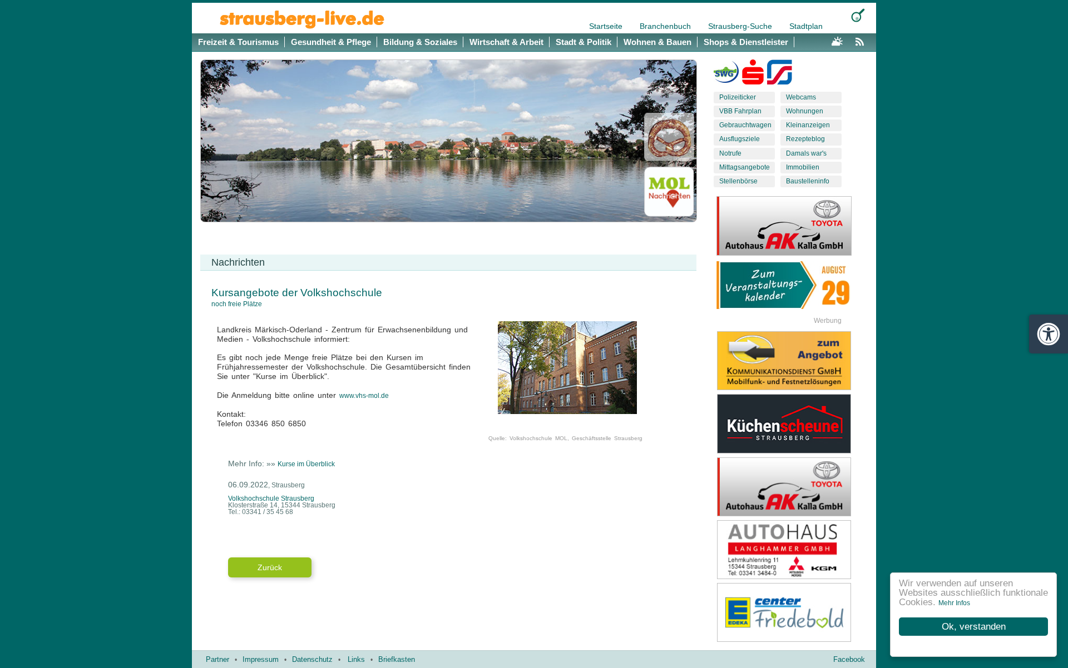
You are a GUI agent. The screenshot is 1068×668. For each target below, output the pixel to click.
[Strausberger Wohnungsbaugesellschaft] (726, 74)
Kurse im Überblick (306, 464)
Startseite (607, 26)
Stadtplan (806, 26)
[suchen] (858, 15)
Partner (217, 659)
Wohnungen (804, 111)
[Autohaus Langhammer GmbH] (792, 549)
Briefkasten (396, 659)
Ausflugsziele (739, 139)
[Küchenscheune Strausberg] (792, 423)
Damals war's (806, 153)
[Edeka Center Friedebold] (792, 612)
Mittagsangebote (744, 167)
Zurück (270, 567)
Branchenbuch (666, 26)
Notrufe (730, 153)
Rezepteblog (805, 139)
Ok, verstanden (974, 626)
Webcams (801, 97)
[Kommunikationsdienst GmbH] (792, 360)
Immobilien (802, 167)
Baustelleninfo (807, 181)
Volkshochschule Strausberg (271, 498)
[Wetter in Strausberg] (837, 40)
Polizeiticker (737, 97)
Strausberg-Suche (741, 26)
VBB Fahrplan (740, 111)
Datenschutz (312, 659)
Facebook (849, 659)
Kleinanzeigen (808, 125)
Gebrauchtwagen (745, 125)
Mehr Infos (954, 603)
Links (356, 659)
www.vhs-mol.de (364, 396)
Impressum (261, 659)
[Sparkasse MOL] (752, 74)
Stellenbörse (738, 181)
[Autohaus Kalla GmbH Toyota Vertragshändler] (792, 486)
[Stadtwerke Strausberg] (779, 74)
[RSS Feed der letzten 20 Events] (862, 40)
